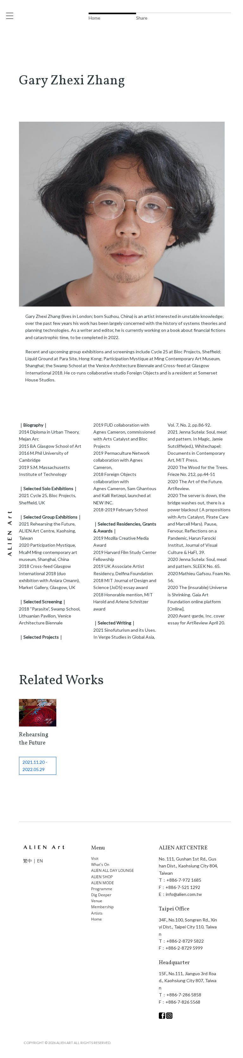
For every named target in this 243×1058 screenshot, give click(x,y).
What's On (100, 864)
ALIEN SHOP (102, 876)
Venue (96, 900)
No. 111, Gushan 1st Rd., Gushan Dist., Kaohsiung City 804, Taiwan (188, 866)
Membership (102, 906)
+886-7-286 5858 (183, 994)
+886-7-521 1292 (182, 887)
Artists (97, 913)
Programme (101, 888)
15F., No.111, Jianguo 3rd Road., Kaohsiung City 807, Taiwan (187, 980)
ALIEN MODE (102, 882)
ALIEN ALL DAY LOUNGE (112, 870)
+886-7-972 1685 (183, 880)
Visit (94, 858)
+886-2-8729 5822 (185, 941)
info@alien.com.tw (184, 894)
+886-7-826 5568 (182, 1002)
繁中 (27, 861)
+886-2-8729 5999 (184, 948)
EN (40, 861)
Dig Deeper (101, 894)
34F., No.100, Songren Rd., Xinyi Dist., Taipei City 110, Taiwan (188, 927)
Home (96, 919)
